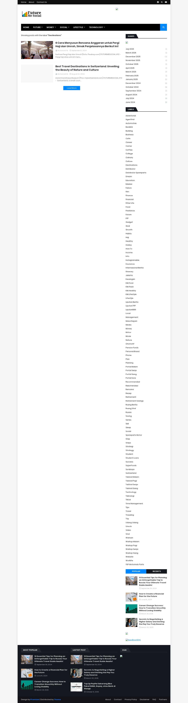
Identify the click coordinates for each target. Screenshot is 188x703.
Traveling (130, 515)
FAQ (154, 699)
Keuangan (130, 279)
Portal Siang (131, 374)
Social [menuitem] (63, 27)
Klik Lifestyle (131, 294)
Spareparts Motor (134, 435)
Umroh (129, 526)
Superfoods (131, 465)
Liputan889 (131, 309)
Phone (128, 355)
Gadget (129, 222)
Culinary (129, 157)
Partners (163, 699)
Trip (127, 518)
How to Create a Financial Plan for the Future (151, 595)
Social (128, 431)
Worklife (129, 560)
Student (129, 454)
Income (129, 252)
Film (127, 191)
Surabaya (130, 469)
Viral (128, 534)
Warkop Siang (132, 553)
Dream (129, 176)
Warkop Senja (132, 549)
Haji (127, 237)
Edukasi (129, 184)
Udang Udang (132, 522)
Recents (157, 571)
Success (129, 461)
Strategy (130, 450)
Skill (127, 423)
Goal (128, 226)
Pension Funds (132, 347)
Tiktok (128, 499)
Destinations (131, 165)
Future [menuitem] (37, 27)
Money (129, 328)
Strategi (129, 446)
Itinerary (129, 271)
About (31, 2)
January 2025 (146, 79)
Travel (128, 511)
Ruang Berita (131, 404)
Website (129, 556)
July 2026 (146, 49)
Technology (131, 492)
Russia (128, 412)
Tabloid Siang (132, 488)
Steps (128, 442)
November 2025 (146, 60)
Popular (136, 571)
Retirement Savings (135, 401)
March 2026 (146, 52)
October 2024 (146, 87)
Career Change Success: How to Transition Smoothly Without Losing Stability (152, 608)
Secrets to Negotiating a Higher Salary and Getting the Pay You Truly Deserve (151, 621)
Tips (127, 507)
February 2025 (146, 75)
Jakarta (129, 275)
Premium (34, 699)
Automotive (131, 123)
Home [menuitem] (26, 27)
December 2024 (146, 83)
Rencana (130, 389)
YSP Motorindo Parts (135, 564)
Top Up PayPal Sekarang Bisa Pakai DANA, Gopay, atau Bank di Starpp (99, 686)
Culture (129, 161)
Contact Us (42, 2)
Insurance (130, 264)
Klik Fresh (130, 286)
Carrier (129, 146)
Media (128, 324)
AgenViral (130, 119)
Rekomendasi (132, 385)
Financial (129, 199)
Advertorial (131, 115)
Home (23, 2)
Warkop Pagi (131, 545)
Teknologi (130, 496)
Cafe (128, 138)
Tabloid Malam (132, 477)
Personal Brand (132, 351)
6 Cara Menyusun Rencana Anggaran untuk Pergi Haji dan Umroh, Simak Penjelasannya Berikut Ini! (87, 44)
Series (128, 420)
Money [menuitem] (50, 27)
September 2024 (146, 90)
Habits (129, 233)
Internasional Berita (135, 267)
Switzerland (131, 473)
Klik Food (129, 283)
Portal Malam (132, 366)
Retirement (131, 397)
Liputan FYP (131, 305)
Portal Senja (131, 370)
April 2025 (146, 68)
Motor (128, 332)
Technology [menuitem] (96, 27)
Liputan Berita (132, 302)
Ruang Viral (131, 408)
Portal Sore (131, 378)
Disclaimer (144, 699)
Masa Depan (131, 321)
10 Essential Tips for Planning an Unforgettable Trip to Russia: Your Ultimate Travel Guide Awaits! (153, 581)
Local (128, 313)
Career (129, 142)
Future (128, 214)
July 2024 (146, 98)
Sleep (128, 427)
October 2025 (146, 64)
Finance (129, 195)
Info (127, 256)
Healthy (129, 241)
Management (132, 317)
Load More (72, 88)
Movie (128, 336)
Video (128, 530)
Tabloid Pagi (131, 480)
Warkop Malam (132, 541)
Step (128, 439)
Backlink (129, 127)
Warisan (129, 537)
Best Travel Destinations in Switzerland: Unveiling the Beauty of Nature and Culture (87, 68)
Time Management (134, 503)
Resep (128, 393)
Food (128, 207)
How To (129, 248)
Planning (129, 362)
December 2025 (146, 56)
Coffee (129, 150)
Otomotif (130, 343)
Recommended (133, 382)
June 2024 (146, 102)
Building (129, 131)
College (129, 153)
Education (130, 180)
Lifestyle (129, 298)
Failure (129, 188)
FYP (127, 218)
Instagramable (132, 260)
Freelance (130, 210)
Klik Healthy (131, 290)
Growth (129, 229)
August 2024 (146, 94)
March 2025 (146, 71)
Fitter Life (130, 203)
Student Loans (132, 458)
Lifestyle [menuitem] (78, 27)
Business (129, 134)
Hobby (129, 245)
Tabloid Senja (132, 484)
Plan (128, 359)
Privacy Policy (131, 699)
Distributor (130, 169)
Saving (129, 416)
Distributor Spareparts (136, 172)
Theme (57, 699)
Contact (118, 699)
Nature (129, 340)
